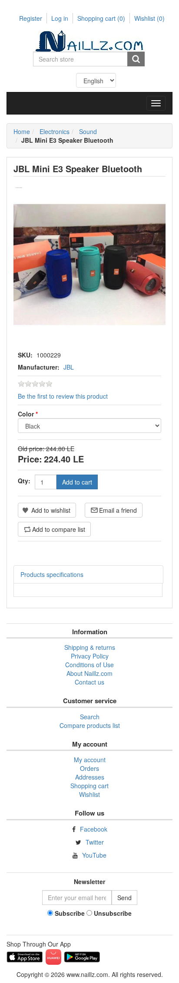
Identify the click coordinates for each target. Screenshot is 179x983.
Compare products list (90, 725)
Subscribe (70, 913)
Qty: (24, 480)
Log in (59, 18)
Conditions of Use (89, 664)
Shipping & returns (89, 647)
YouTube (94, 855)
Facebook (93, 829)
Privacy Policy (90, 656)
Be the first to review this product (63, 396)
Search (89, 716)
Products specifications (51, 574)
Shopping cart (101, 18)
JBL (68, 367)
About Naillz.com (89, 673)
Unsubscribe (113, 913)
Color (28, 414)
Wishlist (89, 794)
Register (30, 18)
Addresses (89, 777)
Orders (89, 768)
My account (90, 759)
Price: (30, 458)
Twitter (95, 842)
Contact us (89, 682)
